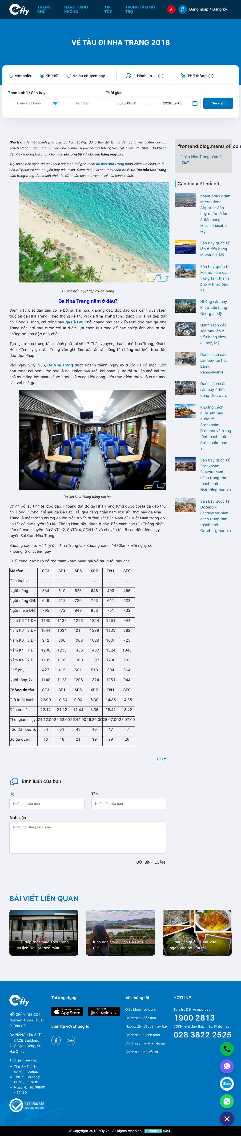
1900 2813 (194, 1017)
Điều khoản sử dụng (140, 1009)
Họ (12, 793)
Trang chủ (44, 9)
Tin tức (108, 9)
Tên (94, 793)
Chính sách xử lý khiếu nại (145, 1043)
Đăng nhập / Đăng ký (208, 9)
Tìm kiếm (218, 103)
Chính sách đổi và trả (141, 1052)
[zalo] (227, 1084)
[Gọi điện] (227, 1049)
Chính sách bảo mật (140, 1018)
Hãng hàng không (76, 9)
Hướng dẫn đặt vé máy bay (146, 1026)
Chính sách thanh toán (142, 1035)
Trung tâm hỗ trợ (140, 9)
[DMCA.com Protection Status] (158, 1131)
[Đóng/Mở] (227, 1119)
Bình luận (17, 817)
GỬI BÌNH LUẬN (150, 862)
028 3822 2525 (202, 1034)
